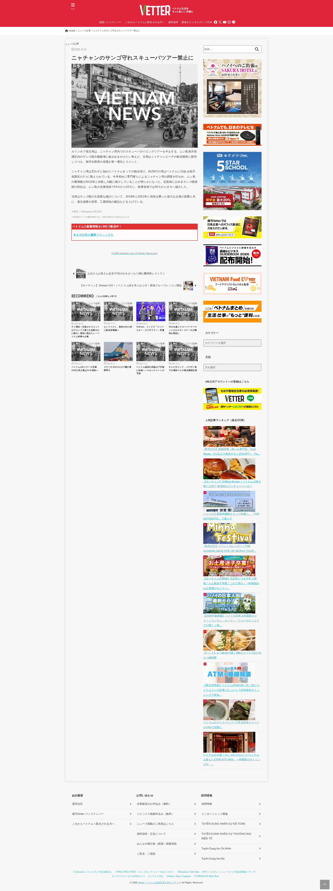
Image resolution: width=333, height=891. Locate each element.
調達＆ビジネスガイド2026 (197, 22)
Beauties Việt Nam (189, 872)
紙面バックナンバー (110, 22)
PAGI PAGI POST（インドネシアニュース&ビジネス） (146, 872)
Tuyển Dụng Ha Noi (213, 858)
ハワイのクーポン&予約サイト (129, 876)
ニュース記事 (72, 44)
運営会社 (77, 803)
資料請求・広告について (151, 833)
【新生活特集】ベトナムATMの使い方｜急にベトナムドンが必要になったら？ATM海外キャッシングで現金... (231, 690)
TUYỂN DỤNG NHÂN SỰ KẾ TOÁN (223, 823)
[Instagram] (229, 22)
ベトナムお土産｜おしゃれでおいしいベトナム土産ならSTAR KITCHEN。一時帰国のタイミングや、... (231, 759)
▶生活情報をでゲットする (93, 234)
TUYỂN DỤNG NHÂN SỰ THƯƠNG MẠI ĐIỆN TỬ (226, 836)
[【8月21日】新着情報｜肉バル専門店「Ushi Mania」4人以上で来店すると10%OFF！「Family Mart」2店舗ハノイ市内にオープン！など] (229, 444)
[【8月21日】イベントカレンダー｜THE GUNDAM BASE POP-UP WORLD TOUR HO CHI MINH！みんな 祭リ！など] (229, 541)
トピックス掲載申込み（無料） (155, 814)
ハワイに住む (157, 876)
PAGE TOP (322, 861)
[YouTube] (224, 22)
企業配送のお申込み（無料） (154, 803)
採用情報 (207, 803)
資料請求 (173, 22)
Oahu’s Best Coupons (179, 876)
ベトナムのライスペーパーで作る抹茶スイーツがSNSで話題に (231, 725)
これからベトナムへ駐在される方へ (93, 823)
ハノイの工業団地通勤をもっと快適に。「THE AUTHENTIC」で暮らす (231, 516)
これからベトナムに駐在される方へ (145, 22)
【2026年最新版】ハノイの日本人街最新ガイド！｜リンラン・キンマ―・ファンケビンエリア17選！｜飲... (231, 620)
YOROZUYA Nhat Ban (207, 876)
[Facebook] (215, 22)
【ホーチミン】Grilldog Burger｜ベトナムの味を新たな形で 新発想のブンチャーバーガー (232, 484)
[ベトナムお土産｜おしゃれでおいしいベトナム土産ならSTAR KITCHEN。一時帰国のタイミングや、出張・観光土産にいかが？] (229, 750)
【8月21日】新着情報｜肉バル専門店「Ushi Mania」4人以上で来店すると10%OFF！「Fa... (231, 451)
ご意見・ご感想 (146, 853)
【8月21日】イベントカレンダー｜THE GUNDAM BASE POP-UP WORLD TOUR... (229, 548)
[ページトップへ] (325, 884)
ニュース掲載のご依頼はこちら (155, 823)
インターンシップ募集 (215, 814)
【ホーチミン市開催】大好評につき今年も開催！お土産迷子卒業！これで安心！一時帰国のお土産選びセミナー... (231, 583)
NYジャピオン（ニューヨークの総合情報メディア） (231, 872)
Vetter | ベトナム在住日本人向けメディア (159, 882)
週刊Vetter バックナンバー (88, 814)
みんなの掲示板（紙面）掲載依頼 (157, 843)
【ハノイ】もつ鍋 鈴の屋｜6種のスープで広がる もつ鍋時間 (232, 655)
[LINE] (233, 22)
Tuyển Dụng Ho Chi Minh (216, 848)
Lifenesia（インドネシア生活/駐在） (94, 872)
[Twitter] (220, 22)
